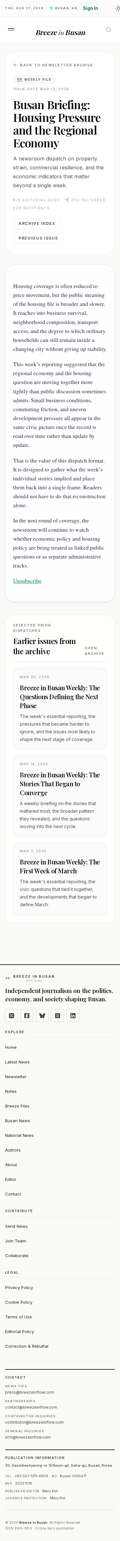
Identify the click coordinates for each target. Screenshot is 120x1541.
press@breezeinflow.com (29, 1392)
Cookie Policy (18, 1302)
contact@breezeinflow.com (31, 1407)
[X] (11, 1015)
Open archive (94, 651)
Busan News (17, 1120)
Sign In (90, 8)
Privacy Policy (19, 1287)
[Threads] (57, 1015)
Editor (10, 1179)
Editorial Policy (19, 1331)
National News (19, 1135)
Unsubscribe (27, 580)
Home (11, 1047)
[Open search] (108, 30)
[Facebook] (26, 1015)
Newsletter (16, 1076)
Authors (13, 1149)
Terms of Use (18, 1316)
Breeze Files (17, 1105)
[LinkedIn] (73, 1015)
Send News (16, 1226)
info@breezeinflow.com (28, 1437)
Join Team (15, 1240)
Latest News (17, 1061)
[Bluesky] (42, 1015)
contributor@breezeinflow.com (34, 1422)
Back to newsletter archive (56, 65)
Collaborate (16, 1255)
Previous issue (38, 238)
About (11, 1164)
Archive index (37, 223)
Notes (11, 1091)
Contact (13, 1193)
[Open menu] (11, 29)
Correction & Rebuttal (26, 1346)
